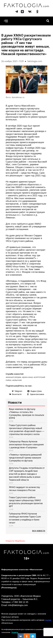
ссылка (48, 620)
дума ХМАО (28, 377)
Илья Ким (17, 380)
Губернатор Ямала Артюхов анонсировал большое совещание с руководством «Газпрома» (26, 444)
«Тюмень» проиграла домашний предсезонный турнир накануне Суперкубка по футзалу (25, 458)
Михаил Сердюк (14, 377)
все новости (38, 530)
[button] (6, 21)
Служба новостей (15, 374)
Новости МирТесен (15, 541)
